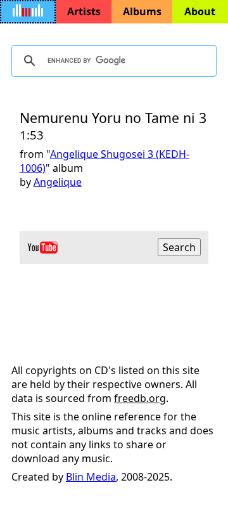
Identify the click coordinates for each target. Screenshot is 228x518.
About (199, 11)
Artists (84, 11)
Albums (142, 11)
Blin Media (91, 477)
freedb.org (140, 398)
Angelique (58, 182)
